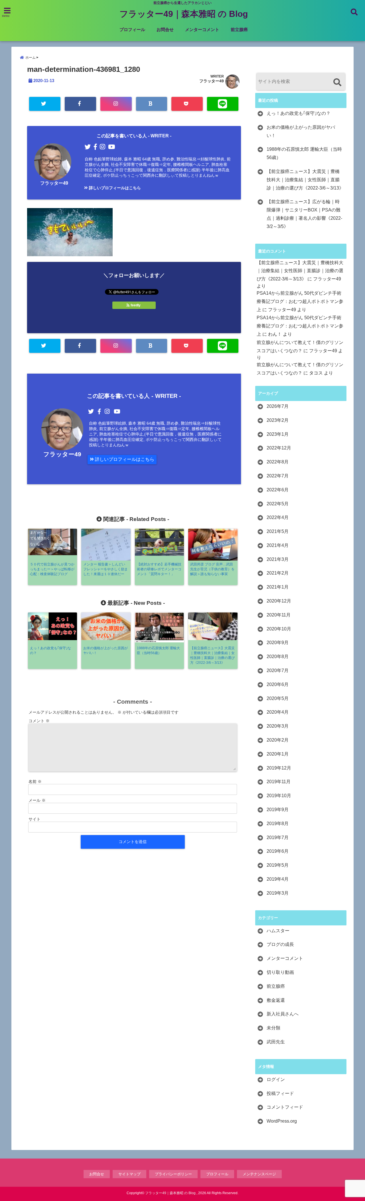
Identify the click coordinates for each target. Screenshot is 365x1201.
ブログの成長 (280, 944)
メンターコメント (202, 29)
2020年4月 (278, 712)
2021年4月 (278, 545)
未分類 (273, 1027)
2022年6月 (278, 489)
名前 (35, 781)
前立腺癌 (239, 29)
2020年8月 (278, 656)
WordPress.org (282, 1121)
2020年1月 (278, 754)
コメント (39, 720)
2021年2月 (278, 573)
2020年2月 (278, 740)
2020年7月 (278, 670)
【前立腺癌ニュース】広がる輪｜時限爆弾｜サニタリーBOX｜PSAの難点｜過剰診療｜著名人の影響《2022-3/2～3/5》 (304, 214)
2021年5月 (278, 531)
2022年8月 (278, 461)
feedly (135, 305)
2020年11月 (279, 614)
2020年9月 (278, 642)
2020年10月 (279, 628)
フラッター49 (211, 81)
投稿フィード (280, 1093)
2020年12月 (279, 601)
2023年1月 (278, 434)
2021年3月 (278, 559)
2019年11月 (279, 781)
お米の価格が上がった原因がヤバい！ (301, 131)
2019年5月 (278, 865)
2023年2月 (278, 420)
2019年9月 (278, 809)
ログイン (276, 1079)
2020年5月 (278, 698)
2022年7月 (278, 475)
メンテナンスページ (259, 1174)
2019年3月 (278, 893)
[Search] (337, 82)
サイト (34, 819)
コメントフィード (285, 1107)
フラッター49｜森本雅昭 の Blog (183, 14)
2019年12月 (279, 768)
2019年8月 (278, 823)
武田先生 (276, 1041)
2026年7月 (278, 406)
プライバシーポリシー (173, 1174)
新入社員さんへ (283, 1013)
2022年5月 (278, 503)
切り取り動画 (280, 972)
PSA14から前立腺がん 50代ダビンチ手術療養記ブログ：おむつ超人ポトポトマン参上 (300, 301)
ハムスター (278, 930)
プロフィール (132, 29)
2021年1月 (278, 587)
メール (37, 800)
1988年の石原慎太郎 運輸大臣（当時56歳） (304, 153)
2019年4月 (278, 879)
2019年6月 (278, 851)
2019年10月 (279, 795)
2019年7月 (278, 837)
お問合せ (165, 29)
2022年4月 (278, 517)
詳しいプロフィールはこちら (114, 188)
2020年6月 (278, 684)
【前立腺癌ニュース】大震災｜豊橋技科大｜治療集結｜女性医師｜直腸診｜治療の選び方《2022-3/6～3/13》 (305, 179)
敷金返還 (276, 1000)
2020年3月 (278, 726)
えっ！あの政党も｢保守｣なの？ (298, 113)
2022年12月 (279, 447)
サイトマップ (129, 1174)
